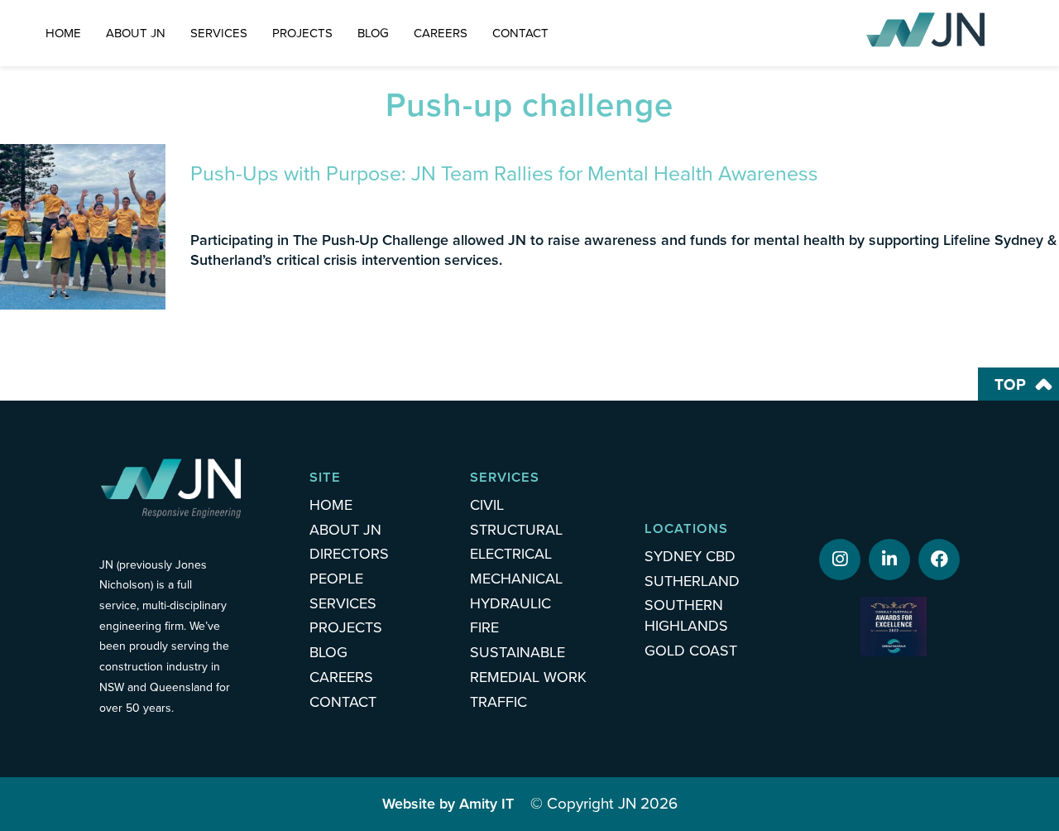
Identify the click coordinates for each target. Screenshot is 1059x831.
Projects (302, 33)
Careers (440, 33)
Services (218, 33)
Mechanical (516, 578)
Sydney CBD (690, 556)
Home (63, 33)
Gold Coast (691, 650)
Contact (520, 33)
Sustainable (517, 652)
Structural (516, 530)
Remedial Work (528, 677)
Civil (487, 505)
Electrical (511, 554)
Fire (484, 627)
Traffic (498, 702)
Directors (349, 554)
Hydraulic (510, 603)
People (336, 578)
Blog (373, 33)
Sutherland (692, 581)
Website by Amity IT (448, 804)
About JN (135, 33)
